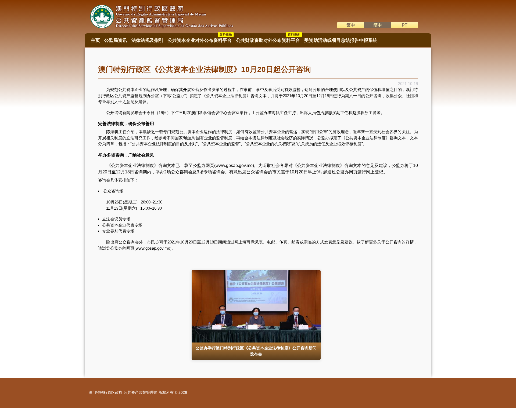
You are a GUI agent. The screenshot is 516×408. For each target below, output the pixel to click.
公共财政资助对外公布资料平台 (268, 38)
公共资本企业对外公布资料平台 (200, 38)
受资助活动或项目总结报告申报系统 (340, 40)
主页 (95, 40)
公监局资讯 (115, 40)
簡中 (377, 25)
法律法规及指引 (147, 40)
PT (404, 25)
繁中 (350, 25)
